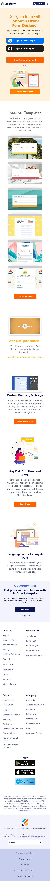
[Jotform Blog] (25, 877)
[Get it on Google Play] (25, 756)
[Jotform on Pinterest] (29, 877)
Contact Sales (25, 604)
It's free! (25, 66)
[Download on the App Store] (25, 764)
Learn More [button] (25, 501)
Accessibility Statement (25, 863)
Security (25, 857)
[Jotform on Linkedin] (15, 877)
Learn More (23, 611)
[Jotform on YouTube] (34, 877)
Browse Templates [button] (25, 297)
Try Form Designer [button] (25, 92)
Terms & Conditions (25, 846)
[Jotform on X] (11, 877)
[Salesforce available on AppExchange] (25, 774)
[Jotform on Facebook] (6, 877)
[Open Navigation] (48, 4)
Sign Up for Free (39, 4)
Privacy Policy (25, 852)
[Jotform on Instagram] (39, 877)
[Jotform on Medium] (20, 877)
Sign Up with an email (25, 59)
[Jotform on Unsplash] (43, 877)
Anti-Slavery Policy (25, 869)
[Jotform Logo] (8, 4)
